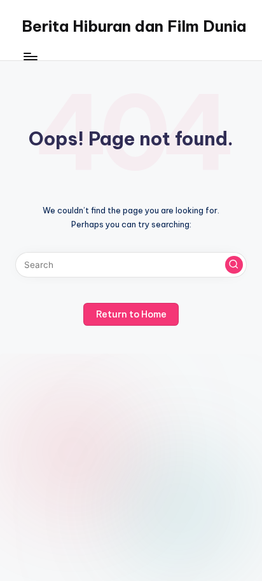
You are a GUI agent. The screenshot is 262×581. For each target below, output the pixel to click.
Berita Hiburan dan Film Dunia (134, 26)
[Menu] (30, 56)
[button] (234, 265)
